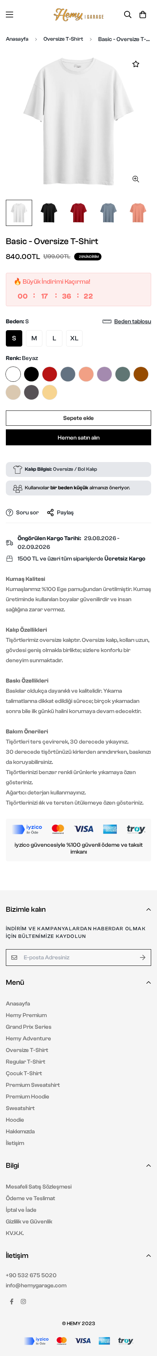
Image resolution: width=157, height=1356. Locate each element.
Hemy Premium (26, 1015)
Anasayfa (17, 39)
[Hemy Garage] (78, 14)
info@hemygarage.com (36, 1285)
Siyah (31, 374)
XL (74, 338)
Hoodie (15, 1120)
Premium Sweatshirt (33, 1085)
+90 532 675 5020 (31, 1275)
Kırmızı (49, 374)
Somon (86, 374)
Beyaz (13, 374)
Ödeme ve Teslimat (30, 1198)
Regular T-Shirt (25, 1062)
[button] (142, 14)
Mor (104, 374)
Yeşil (122, 374)
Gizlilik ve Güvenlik (29, 1221)
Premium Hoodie (27, 1096)
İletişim (15, 1143)
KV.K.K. (15, 1233)
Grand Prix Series (28, 1027)
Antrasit (31, 392)
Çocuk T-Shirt (24, 1073)
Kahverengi (141, 374)
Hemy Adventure (28, 1038)
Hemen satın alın (79, 437)
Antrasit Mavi (68, 374)
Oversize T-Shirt (63, 39)
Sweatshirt (20, 1108)
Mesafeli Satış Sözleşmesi (39, 1186)
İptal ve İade (21, 1210)
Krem (13, 392)
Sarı (49, 392)
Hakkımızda (20, 1131)
